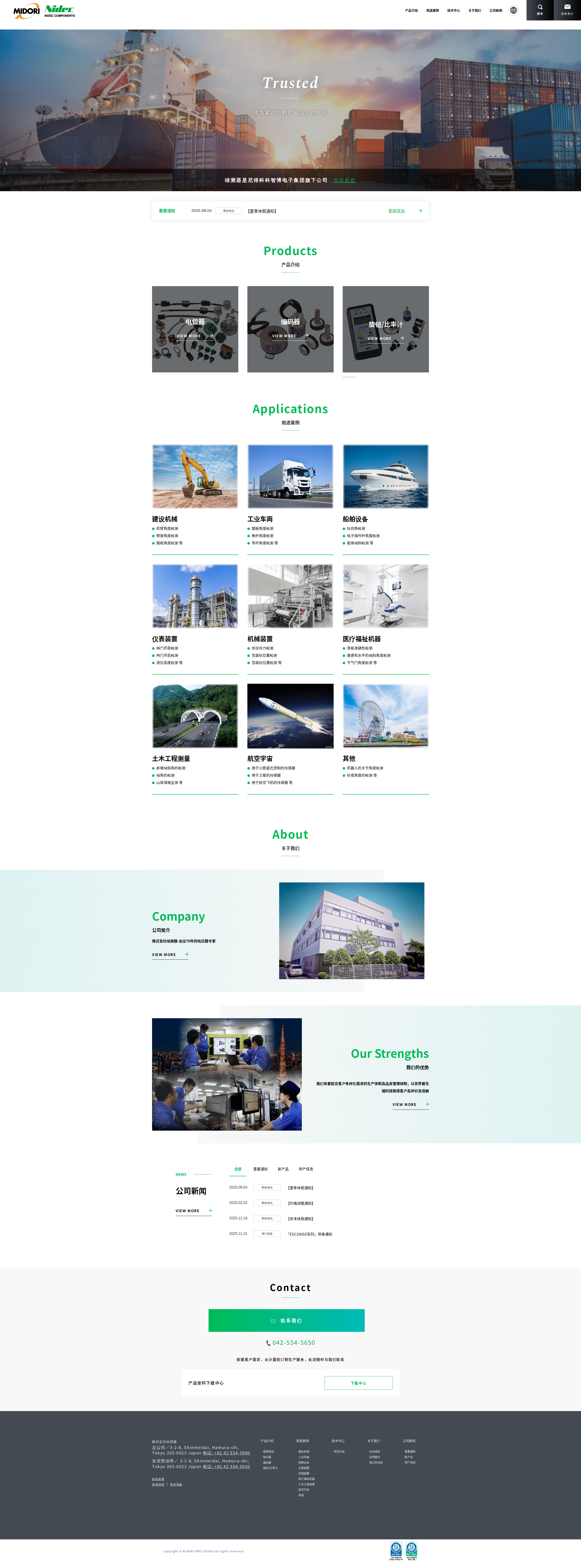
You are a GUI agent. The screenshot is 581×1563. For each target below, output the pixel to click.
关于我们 (373, 1440)
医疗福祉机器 (306, 1479)
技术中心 (338, 1440)
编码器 (267, 1462)
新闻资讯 (397, 210)
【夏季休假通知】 (262, 211)
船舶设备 (303, 1462)
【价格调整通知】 (300, 1203)
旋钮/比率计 (270, 1468)
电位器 (267, 1457)
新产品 (409, 1457)
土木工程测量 (306, 1484)
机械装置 (303, 1473)
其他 (301, 1495)
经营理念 (374, 1451)
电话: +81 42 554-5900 (226, 1453)
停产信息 (410, 1462)
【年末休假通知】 (300, 1218)
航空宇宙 (303, 1489)
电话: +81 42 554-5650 (226, 1466)
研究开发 (339, 1451)
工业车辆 (303, 1457)
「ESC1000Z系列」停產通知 (309, 1234)
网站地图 (176, 1484)
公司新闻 (496, 10)
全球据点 (374, 1457)
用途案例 (302, 1440)
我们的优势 (376, 1462)
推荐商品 (268, 1451)
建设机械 (303, 1451)
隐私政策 (158, 1479)
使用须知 (158, 1484)
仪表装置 (303, 1468)
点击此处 (344, 179)
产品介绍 (267, 1440)
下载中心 (359, 1383)
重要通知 (410, 1451)
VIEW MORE (164, 954)
